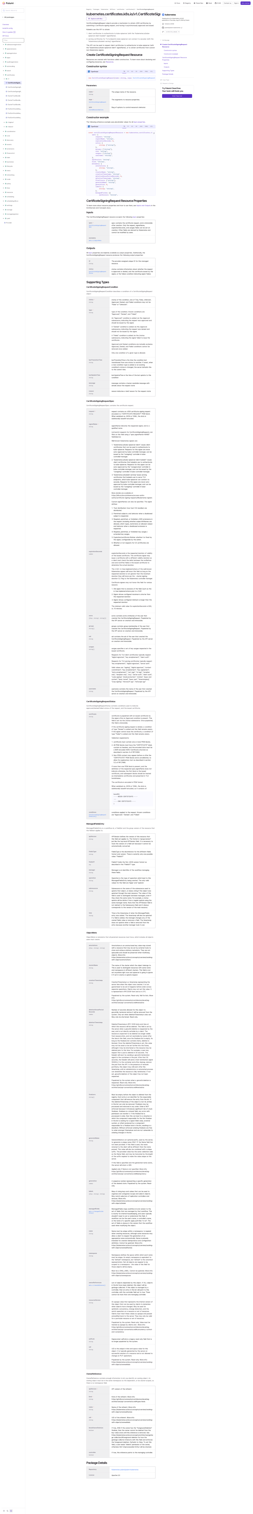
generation (93, 1181)
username (92, 689)
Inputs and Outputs (143, 205)
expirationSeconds (95, 551)
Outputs (166, 67)
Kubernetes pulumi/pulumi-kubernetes (125, 1470)
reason (91, 391)
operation (92, 878)
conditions (92, 812)
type (90, 310)
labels (91, 1191)
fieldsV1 (92, 862)
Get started (246, 3)
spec (90, 223)
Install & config (7, 28)
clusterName (93, 965)
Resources (109, 62)
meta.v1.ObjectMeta (95, 240)
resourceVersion (95, 1300)
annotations (93, 945)
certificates (120, 9)
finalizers (92, 1094)
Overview (5, 24)
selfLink (91, 1339)
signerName (93, 424)
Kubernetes (104, 9)
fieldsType (92, 851)
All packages (9, 17)
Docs (178, 3)
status (91, 269)
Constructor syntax (170, 50)
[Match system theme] (11, 1510)
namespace (93, 1253)
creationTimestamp (96, 980)
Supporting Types (168, 70)
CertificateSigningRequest (145, 9)
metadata (92, 238)
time (90, 913)
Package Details (167, 74)
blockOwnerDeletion (96, 1428)
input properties (139, 122)
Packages (96, 9)
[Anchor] (143, 54)
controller (92, 1452)
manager (92, 870)
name (91, 1231)
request (91, 411)
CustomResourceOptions (96, 109)
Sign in (236, 3)
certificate (92, 714)
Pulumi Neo (199, 3)
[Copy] (154, 133)
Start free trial (177, 96)
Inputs (166, 63)
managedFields (94, 1209)
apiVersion (92, 836)
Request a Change (168, 83)
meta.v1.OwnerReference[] (97, 1285)
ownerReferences (95, 1283)
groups (91, 626)
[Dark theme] (7, 1510)
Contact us (227, 3)
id (89, 261)
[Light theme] (4, 1510)
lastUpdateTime (94, 375)
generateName (94, 1138)
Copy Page (165, 80)
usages (91, 647)
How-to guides (8, 32)
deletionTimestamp (95, 1022)
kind (90, 1396)
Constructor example (171, 54)
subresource (93, 888)
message (92, 383)
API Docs (5, 36)
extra (91, 616)
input (134, 217)
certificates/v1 (130, 9)
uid (90, 636)
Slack (210, 3)
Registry (188, 3)
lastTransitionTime (95, 360)
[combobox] (13, 10)
